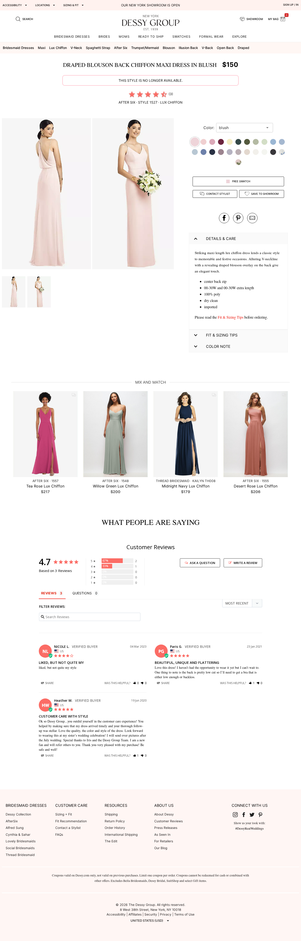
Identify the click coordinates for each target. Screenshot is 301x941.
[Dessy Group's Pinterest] (262, 814)
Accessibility (116, 914)
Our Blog (160, 848)
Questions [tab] (82, 593)
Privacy (165, 914)
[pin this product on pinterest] (238, 218)
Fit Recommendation (71, 821)
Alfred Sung (15, 828)
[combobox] (241, 127)
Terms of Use (184, 914)
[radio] (132, 94)
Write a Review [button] (245, 563)
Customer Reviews (168, 821)
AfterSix (12, 821)
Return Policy (115, 821)
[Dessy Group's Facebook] (245, 814)
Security (150, 914)
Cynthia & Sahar (18, 834)
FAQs (59, 834)
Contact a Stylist (68, 828)
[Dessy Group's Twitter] (254, 814)
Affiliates (135, 914)
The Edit (111, 841)
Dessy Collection (18, 814)
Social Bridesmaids (20, 848)
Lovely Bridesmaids (21, 841)
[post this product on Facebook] (224, 218)
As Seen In (162, 834)
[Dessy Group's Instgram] (237, 814)
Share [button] (49, 683)
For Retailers (163, 841)
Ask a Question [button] (202, 563)
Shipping (111, 814)
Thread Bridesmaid (20, 855)
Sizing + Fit (63, 814)
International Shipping (121, 834)
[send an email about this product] (252, 218)
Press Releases (165, 828)
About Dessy (164, 814)
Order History (115, 828)
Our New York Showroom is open (150, 5)
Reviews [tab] (48, 593)
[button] (47, 194)
